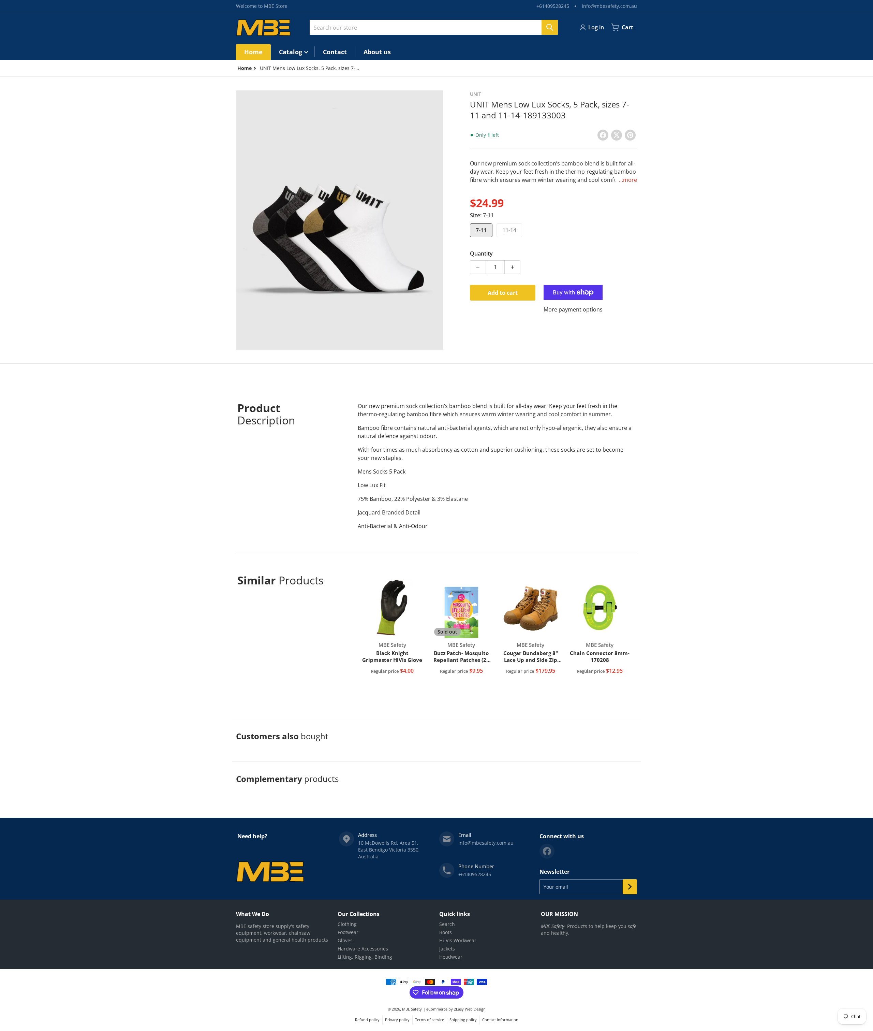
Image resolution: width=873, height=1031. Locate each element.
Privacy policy (397, 1019)
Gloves (345, 940)
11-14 (509, 230)
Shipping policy (463, 1019)
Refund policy (367, 1019)
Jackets (447, 948)
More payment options (573, 309)
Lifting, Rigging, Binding (365, 957)
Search (447, 924)
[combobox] (434, 27)
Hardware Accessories (363, 948)
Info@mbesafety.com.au (609, 6)
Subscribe (630, 886)
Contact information (500, 1019)
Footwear (348, 932)
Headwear (450, 957)
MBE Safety (412, 1009)
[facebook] (546, 851)
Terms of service (429, 1019)
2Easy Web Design (470, 1009)
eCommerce (436, 1009)
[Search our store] (550, 27)
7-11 (481, 230)
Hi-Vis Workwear (457, 940)
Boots (445, 932)
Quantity (481, 253)
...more (628, 180)
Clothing (347, 924)
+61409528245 (552, 6)
